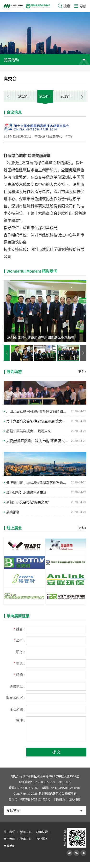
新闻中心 (25, 832)
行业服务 (42, 839)
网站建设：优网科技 (67, 799)
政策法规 (42, 832)
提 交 (56, 752)
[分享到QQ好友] (83, 853)
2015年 (24, 96)
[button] (82, 96)
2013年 (66, 96)
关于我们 (9, 832)
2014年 (45, 96)
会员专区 (9, 839)
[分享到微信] (76, 853)
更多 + (82, 372)
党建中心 (25, 839)
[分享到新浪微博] (69, 853)
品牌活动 (9, 846)
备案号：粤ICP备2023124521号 (29, 799)
